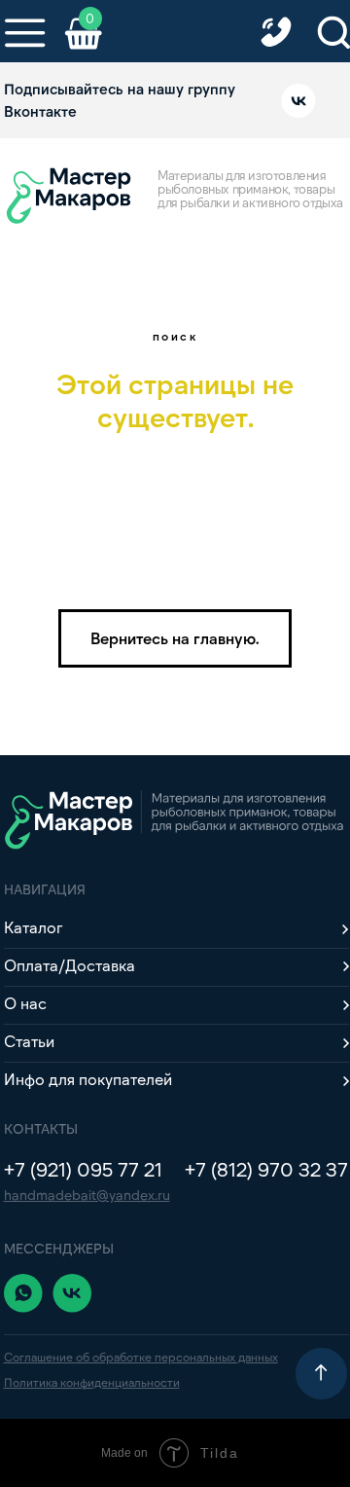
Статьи (29, 1041)
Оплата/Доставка (69, 965)
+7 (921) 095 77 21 (83, 1168)
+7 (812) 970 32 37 (266, 1168)
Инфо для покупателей (88, 1079)
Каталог (33, 927)
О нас (25, 1003)
